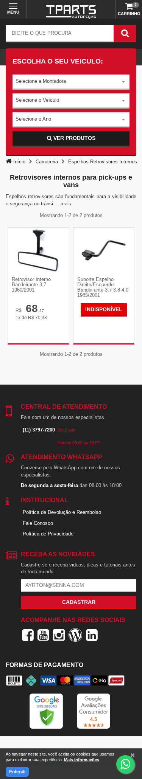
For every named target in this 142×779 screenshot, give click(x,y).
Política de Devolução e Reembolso (62, 512)
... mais (63, 203)
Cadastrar (78, 602)
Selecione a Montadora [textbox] (41, 81)
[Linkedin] (92, 635)
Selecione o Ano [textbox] (33, 119)
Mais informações (81, 759)
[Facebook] (28, 635)
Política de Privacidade (48, 534)
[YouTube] (43, 635)
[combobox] (71, 82)
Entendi (17, 771)
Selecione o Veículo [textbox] (37, 100)
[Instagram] (59, 635)
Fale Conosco (38, 523)
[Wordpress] (75, 635)
